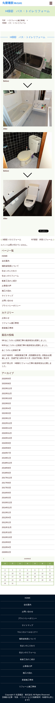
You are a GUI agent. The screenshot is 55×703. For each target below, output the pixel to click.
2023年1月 (6, 418)
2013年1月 (6, 512)
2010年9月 (6, 542)
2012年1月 (6, 522)
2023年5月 (6, 403)
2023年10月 (7, 398)
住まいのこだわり (9, 271)
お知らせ (5, 318)
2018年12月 (7, 463)
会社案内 (5, 261)
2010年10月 (7, 537)
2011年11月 (6, 527)
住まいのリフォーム (10, 276)
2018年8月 (6, 468)
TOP (3, 20)
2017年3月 (6, 488)
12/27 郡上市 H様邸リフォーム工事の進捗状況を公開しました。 (27, 364)
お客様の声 (6, 286)
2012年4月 (6, 517)
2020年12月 (7, 428)
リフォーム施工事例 (17, 20)
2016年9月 (6, 493)
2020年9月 (6, 443)
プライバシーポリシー (11, 306)
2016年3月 (6, 498)
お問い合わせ (7, 300)
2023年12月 (7, 388)
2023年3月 (6, 413)
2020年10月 (7, 438)
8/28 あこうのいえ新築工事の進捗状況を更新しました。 (25, 345)
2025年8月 (6, 383)
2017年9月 (6, 483)
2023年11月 (7, 393)
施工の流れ (6, 291)
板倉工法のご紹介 (9, 281)
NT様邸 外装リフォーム (41, 239)
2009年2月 (6, 552)
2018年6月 (6, 473)
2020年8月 (6, 448)
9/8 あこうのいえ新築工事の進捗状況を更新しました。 (25, 340)
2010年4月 (6, 547)
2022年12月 (7, 423)
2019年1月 (6, 458)
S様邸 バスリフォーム (12, 239)
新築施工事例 (7, 328)
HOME (4, 256)
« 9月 (4, 558)
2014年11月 (7, 507)
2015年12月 (7, 502)
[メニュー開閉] (51, 3)
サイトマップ (7, 296)
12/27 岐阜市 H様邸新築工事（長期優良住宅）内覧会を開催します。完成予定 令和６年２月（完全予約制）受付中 (27, 356)
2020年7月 (6, 453)
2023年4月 (6, 408)
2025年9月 (6, 379)
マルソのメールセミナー (27, 632)
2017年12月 (7, 478)
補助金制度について (10, 266)
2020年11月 (7, 433)
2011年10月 (7, 532)
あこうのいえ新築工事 (11, 350)
